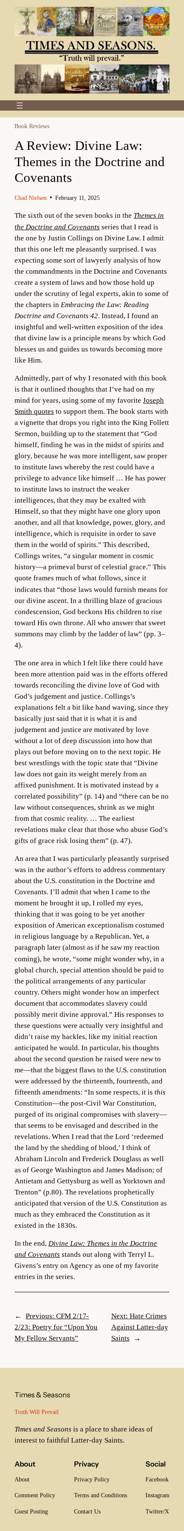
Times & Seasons (42, 1394)
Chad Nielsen (31, 197)
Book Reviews (32, 126)
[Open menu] (20, 105)
